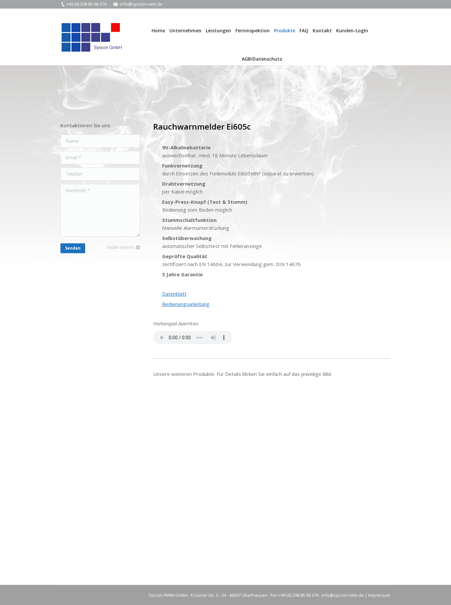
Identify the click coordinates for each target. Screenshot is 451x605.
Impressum (379, 595)
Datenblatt (174, 293)
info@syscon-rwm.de (141, 4)
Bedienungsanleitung (185, 304)
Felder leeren (120, 247)
